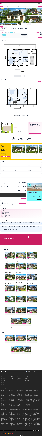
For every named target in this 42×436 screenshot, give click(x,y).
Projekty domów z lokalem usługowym (28, 400)
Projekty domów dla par (11, 404)
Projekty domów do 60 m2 (19, 394)
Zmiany (8, 3)
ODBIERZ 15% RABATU (24, 34)
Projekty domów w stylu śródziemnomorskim (27, 402)
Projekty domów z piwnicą (11, 401)
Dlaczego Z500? (26, 376)
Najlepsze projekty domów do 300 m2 (12, 413)
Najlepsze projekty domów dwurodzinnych (37, 421)
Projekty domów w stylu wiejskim (28, 401)
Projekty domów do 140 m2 (19, 398)
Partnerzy (17, 3)
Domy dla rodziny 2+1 (3, 378)
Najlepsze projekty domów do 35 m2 (20, 414)
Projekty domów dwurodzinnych (36, 395)
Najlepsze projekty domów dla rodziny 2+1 (21, 409)
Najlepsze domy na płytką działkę (28, 416)
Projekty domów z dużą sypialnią (36, 402)
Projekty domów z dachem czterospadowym (21, 402)
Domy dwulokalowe (2, 404)
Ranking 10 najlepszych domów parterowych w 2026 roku (3, 410)
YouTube (6, 430)
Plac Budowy (3, 8)
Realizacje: (7, 29)
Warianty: (1, 29)
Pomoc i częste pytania (11, 378)
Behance (27, 430)
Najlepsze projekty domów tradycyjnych (4, 417)
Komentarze (14, 6)
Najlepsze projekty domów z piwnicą (12, 424)
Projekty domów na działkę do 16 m (36, 401)
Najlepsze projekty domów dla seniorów (20, 413)
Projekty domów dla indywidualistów (4, 397)
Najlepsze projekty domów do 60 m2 (20, 415)
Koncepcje (18, 403)
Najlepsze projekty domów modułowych (28, 423)
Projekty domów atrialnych (11, 402)
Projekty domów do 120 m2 (11, 390)
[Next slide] (27, 24)
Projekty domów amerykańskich (12, 395)
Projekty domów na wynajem (27, 404)
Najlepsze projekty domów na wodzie (20, 420)
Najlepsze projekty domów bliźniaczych (28, 415)
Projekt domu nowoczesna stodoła (20, 400)
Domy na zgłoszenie (2, 390)
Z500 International (18, 379)
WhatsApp (40, 430)
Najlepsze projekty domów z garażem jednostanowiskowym (20, 427)
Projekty (4, 3)
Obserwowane (2, 30)
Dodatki (6, 3)
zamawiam (40, 6)
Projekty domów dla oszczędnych (4, 398)
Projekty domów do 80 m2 (3, 405)
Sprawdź (25, 0)
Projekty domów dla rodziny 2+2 (12, 405)
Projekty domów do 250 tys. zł (11, 394)
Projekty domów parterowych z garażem (28, 399)
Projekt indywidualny (27, 380)
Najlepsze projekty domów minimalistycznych (35, 412)
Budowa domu (26, 378)
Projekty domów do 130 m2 (19, 397)
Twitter (22, 430)
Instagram (35, 430)
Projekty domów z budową (35, 394)
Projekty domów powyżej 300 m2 (12, 392)
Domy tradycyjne (2, 396)
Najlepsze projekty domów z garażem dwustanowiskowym (28, 409)
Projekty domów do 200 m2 (11, 391)
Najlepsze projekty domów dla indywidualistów (3, 418)
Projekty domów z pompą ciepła (28, 392)
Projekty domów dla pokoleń (3, 400)
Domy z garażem (2, 395)
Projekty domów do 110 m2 (19, 396)
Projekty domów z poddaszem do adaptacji (37, 393)
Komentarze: (4, 29)
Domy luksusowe (2, 402)
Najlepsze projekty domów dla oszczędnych (4, 419)
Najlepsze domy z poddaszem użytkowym (4, 411)
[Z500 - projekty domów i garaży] (1, 3)
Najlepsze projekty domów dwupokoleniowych (27, 412)
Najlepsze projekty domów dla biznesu (4, 423)
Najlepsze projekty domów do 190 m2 (20, 416)
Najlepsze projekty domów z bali (12, 417)
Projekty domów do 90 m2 (19, 392)
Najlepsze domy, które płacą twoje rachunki (13, 409)
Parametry (5, 6)
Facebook (14, 430)
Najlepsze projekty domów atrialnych (12, 425)
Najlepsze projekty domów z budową (36, 420)
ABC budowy (14, 3)
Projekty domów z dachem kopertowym (28, 397)
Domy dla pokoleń (2, 382)
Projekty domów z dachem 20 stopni (28, 398)
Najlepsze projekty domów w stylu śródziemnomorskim (28, 426)
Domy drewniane (2, 394)
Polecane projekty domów (19, 401)
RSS (2, 430)
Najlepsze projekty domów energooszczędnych (11, 419)
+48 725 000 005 (39, 371)
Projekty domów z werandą (35, 390)
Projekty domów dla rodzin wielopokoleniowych (19, 391)
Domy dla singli (2, 376)
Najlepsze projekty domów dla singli (12, 426)
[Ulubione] (38, 3)
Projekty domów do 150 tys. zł (11, 393)
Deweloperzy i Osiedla (19, 378)
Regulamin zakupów (35, 376)
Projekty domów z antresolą (11, 397)
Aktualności (11, 3)
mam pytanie (36, 37)
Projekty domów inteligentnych (11, 403)
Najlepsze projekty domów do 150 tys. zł (12, 414)
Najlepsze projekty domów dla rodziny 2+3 (21, 410)
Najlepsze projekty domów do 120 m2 (12, 411)
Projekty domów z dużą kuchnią (36, 397)
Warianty (8, 6)
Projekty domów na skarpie (11, 400)
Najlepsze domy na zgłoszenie (3, 409)
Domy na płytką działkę (27, 394)
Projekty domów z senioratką (27, 391)
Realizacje (17, 6)
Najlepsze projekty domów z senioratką (28, 413)
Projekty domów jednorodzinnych (4, 403)
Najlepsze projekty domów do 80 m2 (12, 410)
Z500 (19, 3)
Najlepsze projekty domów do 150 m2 (12, 412)
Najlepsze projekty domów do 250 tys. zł (12, 415)
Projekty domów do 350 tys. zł (36, 400)
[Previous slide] (1, 24)
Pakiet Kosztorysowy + (22, 203)
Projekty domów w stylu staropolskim (28, 403)
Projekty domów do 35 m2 (19, 393)
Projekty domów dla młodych (27, 405)
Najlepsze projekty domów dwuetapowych (29, 410)
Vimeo (9, 430)
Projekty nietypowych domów (36, 392)
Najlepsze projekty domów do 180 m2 (20, 418)
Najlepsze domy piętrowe (3, 412)
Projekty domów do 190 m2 (19, 395)
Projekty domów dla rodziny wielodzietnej (20, 390)
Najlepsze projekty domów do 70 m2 (20, 417)
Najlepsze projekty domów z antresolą (12, 418)
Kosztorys (11, 6)
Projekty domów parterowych (3, 391)
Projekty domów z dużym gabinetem (36, 399)
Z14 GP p (2, 6)
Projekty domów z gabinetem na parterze (28, 390)
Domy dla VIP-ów (2, 384)
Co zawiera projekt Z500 (11, 376)
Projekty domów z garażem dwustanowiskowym (19, 405)
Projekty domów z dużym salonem (36, 398)
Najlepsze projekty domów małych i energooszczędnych (36, 417)
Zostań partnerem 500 (19, 376)
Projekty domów (2, 5)
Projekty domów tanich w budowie (12, 399)
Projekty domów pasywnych (11, 398)
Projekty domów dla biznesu (3, 401)
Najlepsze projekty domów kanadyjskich (12, 416)
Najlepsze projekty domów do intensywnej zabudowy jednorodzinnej (37, 422)
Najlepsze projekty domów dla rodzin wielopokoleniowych (20, 412)
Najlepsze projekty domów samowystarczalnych (35, 410)
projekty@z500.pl (34, 371)
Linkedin (31, 430)
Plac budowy (22, 3)
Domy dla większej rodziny (3, 380)
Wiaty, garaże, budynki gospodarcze (28, 395)
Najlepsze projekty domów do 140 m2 (20, 419)
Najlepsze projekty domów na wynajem (36, 411)
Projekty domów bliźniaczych (27, 393)
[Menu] (41, 3)
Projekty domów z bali (11, 396)
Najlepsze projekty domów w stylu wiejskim (29, 425)
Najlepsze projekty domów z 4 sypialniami (29, 421)
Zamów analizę (35, 133)
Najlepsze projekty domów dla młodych (36, 413)
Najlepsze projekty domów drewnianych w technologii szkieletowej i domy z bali (4, 414)
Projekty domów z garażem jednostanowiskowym (19, 404)
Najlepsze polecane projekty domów (20, 423)
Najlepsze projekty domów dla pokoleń (4, 421)
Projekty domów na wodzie (19, 399)
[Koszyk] (39, 3)
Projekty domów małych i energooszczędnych (35, 391)
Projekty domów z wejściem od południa (28, 396)
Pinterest (18, 430)
